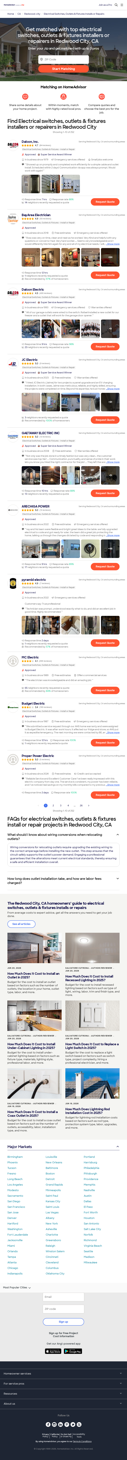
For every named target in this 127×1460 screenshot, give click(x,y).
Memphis (89, 1184)
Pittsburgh (90, 1173)
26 (81, 805)
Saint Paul (52, 1195)
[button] (31, 184)
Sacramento (15, 1195)
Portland (89, 1157)
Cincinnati (52, 1257)
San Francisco (16, 1207)
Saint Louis (52, 1207)
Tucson (11, 1168)
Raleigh (50, 1245)
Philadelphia (91, 1168)
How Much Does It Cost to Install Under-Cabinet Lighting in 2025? (31, 1046)
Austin (88, 1195)
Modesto (13, 1190)
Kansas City (53, 1201)
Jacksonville (15, 1240)
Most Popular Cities (15, 1287)
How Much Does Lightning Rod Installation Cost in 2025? (87, 1111)
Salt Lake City (92, 1229)
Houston (89, 1218)
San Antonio (91, 1223)
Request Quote (105, 201)
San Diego (13, 1201)
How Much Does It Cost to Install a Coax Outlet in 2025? (32, 1113)
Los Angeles (15, 1184)
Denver (12, 1218)
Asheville (51, 1229)
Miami (11, 1245)
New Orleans (54, 1162)
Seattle (88, 1251)
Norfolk (88, 1234)
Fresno (11, 1173)
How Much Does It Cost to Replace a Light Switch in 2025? (92, 1046)
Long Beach (14, 1179)
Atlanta (12, 1262)
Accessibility (79, 1435)
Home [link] (10, 14)
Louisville (51, 1157)
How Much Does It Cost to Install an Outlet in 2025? (33, 975)
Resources (10, 1393)
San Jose (13, 1212)
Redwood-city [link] (32, 14)
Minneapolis (53, 1190)
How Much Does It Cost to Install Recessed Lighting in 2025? (89, 978)
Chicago (12, 1268)
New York (52, 1223)
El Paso (88, 1207)
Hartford (12, 1223)
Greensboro (53, 1240)
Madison (89, 1257)
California (54, 1435)
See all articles (21, 924)
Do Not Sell (66, 1435)
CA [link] (19, 14)
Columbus (52, 1268)
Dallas (87, 1201)
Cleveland (52, 1262)
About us (9, 1403)
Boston (50, 1173)
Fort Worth (91, 1212)
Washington (14, 1229)
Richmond (90, 1240)
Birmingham (15, 1157)
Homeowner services (17, 1373)
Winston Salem (55, 1251)
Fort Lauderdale (17, 1234)
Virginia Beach (93, 1245)
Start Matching (63, 69)
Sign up (63, 1321)
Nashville (89, 1190)
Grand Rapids (54, 1184)
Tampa (11, 1257)
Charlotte (52, 1234)
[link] (63, 145)
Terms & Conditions (82, 1441)
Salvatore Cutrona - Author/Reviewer (88, 968)
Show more (113, 244)
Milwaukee (90, 1262)
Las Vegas (52, 1212)
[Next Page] (89, 805)
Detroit (50, 1179)
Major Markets (19, 1146)
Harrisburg (90, 1162)
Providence (91, 1179)
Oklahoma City (55, 1273)
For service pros (14, 1383)
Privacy (45, 1435)
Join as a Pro (105, 5)
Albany (50, 1218)
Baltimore (52, 1168)
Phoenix (12, 1162)
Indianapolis (14, 1273)
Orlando (12, 1251)
